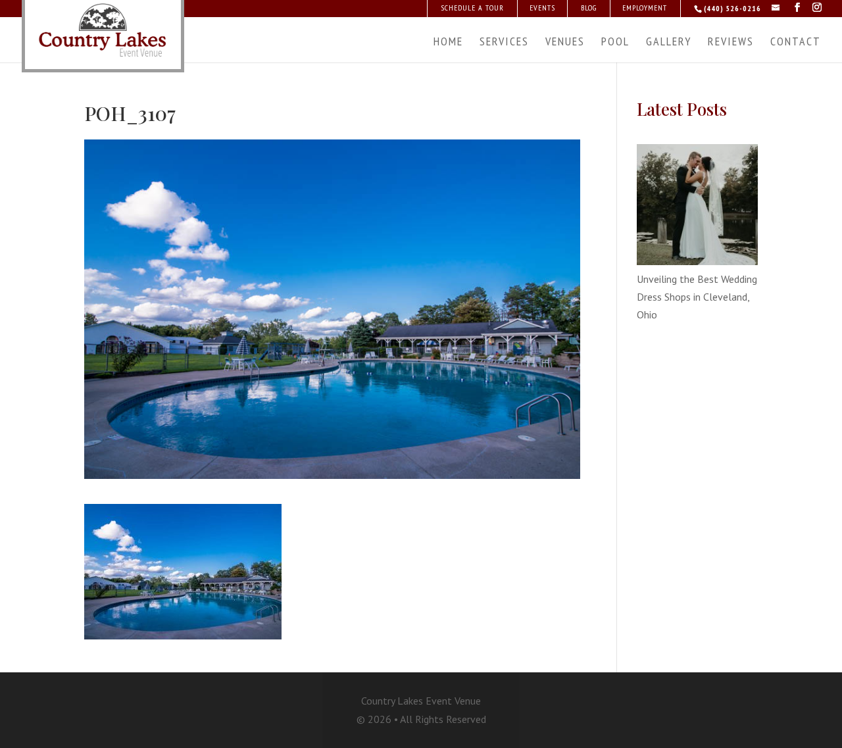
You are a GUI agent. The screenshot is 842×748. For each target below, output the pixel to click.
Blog (589, 7)
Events (542, 7)
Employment (644, 7)
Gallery (668, 43)
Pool (615, 43)
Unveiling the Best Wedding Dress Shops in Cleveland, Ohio (697, 296)
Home (448, 43)
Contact (795, 43)
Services (504, 43)
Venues (565, 43)
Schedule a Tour (472, 7)
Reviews (731, 43)
